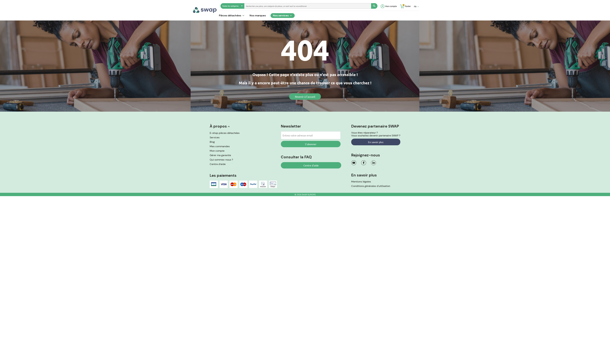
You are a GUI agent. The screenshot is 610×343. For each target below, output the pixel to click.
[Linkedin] (373, 162)
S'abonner (310, 144)
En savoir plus (375, 142)
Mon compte (217, 150)
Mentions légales (361, 181)
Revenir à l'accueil (305, 96)
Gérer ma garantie (220, 155)
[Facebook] (363, 162)
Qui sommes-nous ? (221, 159)
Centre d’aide (218, 164)
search (374, 5)
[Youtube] (353, 162)
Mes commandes (220, 146)
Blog (212, 142)
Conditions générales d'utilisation (370, 186)
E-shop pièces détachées (225, 133)
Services (215, 137)
